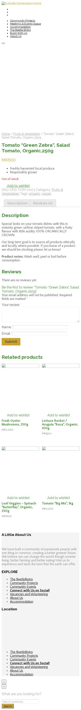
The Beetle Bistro (20, 30)
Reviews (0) (43, 203)
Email (7, 334)
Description (17, 203)
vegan (46, 194)
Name (7, 327)
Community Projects (22, 20)
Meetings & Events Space (25, 23)
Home (6, 134)
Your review (11, 305)
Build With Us (18, 33)
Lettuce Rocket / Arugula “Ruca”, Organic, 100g (60, 424)
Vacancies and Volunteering (29, 594)
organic (34, 194)
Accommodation (20, 26)
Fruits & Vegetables (27, 134)
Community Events (23, 587)
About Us (15, 36)
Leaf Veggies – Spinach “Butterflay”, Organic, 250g (19, 507)
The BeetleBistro (21, 579)
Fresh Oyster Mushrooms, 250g (15, 422)
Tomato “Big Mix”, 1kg (57, 503)
